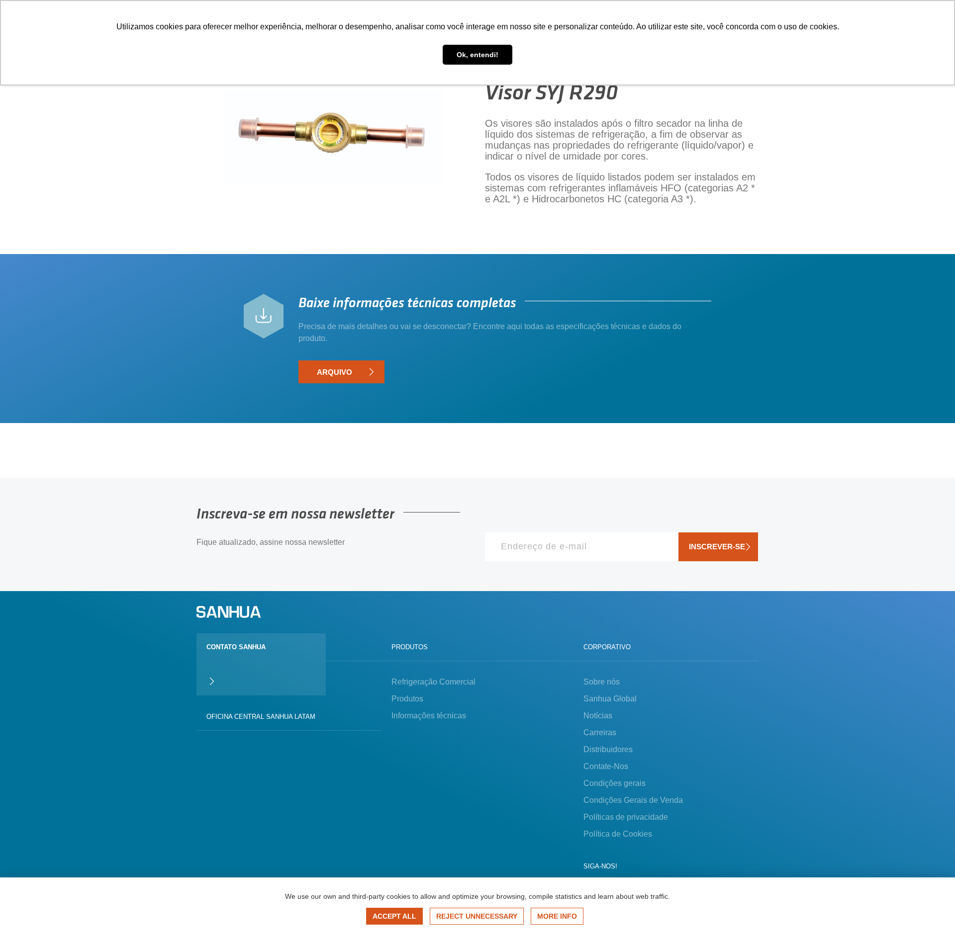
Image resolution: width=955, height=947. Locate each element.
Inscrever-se (717, 546)
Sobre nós (601, 682)
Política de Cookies (617, 834)
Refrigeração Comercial (433, 682)
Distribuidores (608, 749)
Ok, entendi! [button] (477, 55)
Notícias (597, 715)
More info (557, 916)
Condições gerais (614, 783)
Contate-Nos (605, 766)
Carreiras (599, 732)
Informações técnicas (428, 715)
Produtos (407, 698)
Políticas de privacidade (625, 817)
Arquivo (334, 372)
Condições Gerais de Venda (633, 800)
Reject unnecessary (476, 916)
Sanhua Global (610, 698)
